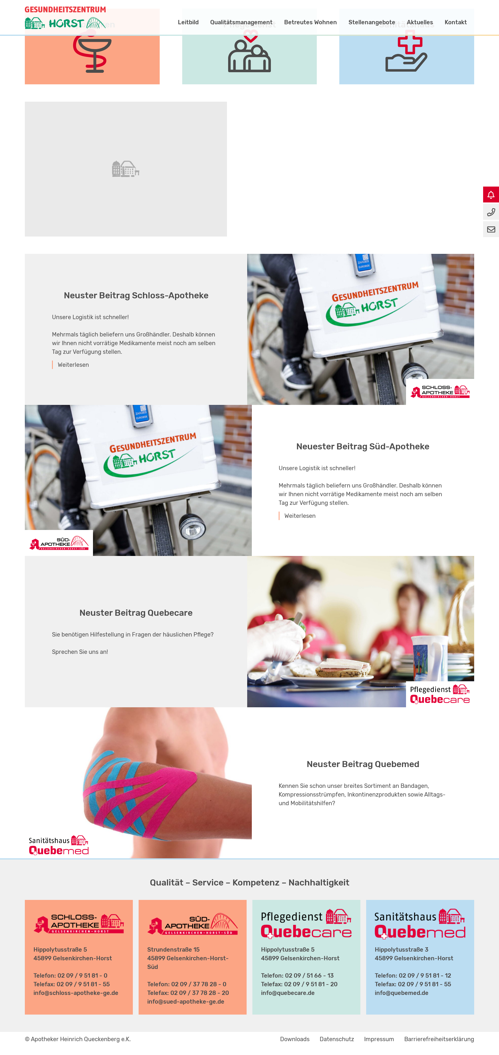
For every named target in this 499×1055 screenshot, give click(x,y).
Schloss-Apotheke (357, 13)
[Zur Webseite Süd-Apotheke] (192, 912)
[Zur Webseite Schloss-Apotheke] (78, 912)
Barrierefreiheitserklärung (439, 1039)
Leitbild (188, 22)
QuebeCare (410, 13)
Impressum (379, 1039)
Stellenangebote (372, 22)
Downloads (295, 1039)
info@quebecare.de (288, 992)
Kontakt (456, 22)
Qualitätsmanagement (241, 22)
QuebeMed (452, 13)
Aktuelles (420, 22)
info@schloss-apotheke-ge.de (75, 992)
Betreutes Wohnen (310, 22)
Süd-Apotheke (299, 13)
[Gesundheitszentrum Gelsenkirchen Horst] (65, 7)
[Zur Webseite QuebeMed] (420, 912)
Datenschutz (337, 1039)
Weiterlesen (73, 364)
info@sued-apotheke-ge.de (185, 1001)
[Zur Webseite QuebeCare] (306, 912)
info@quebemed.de (402, 992)
